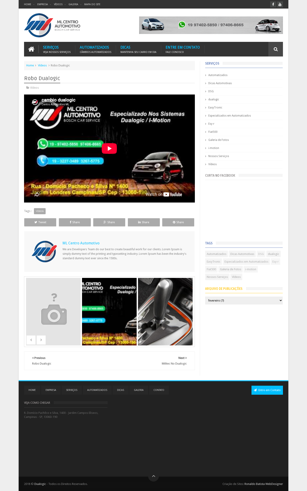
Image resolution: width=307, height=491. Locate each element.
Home (30, 65)
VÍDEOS (58, 4)
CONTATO (159, 390)
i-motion (213, 148)
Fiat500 (213, 131)
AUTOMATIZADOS (95, 49)
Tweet (42, 222)
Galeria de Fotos (218, 140)
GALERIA (73, 4)
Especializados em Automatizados (229, 115)
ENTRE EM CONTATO (183, 49)
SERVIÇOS (57, 49)
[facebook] (273, 4)
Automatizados (217, 75)
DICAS (138, 49)
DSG (211, 91)
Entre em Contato (269, 390)
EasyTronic (215, 107)
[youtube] (280, 4)
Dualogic (40, 484)
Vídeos (42, 65)
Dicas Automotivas (220, 83)
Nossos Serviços (218, 156)
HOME (27, 4)
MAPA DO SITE (92, 4)
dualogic (213, 99)
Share (76, 222)
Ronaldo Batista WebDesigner (264, 484)
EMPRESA (42, 4)
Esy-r (211, 123)
